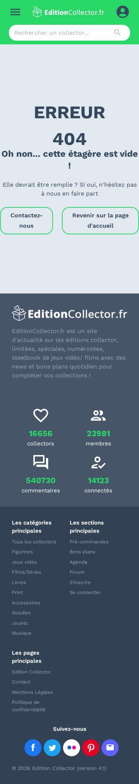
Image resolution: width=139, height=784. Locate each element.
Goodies (21, 612)
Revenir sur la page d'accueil (100, 220)
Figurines (22, 551)
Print (17, 592)
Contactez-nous (26, 220)
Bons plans (82, 551)
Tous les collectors (34, 541)
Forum (77, 572)
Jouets (20, 623)
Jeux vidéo (24, 562)
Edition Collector (31, 672)
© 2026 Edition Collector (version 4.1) (59, 768)
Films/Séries (26, 572)
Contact (21, 682)
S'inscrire (80, 582)
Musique (22, 633)
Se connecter (85, 592)
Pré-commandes (89, 541)
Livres (19, 582)
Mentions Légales (32, 692)
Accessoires (26, 602)
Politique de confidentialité (29, 705)
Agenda (78, 562)
